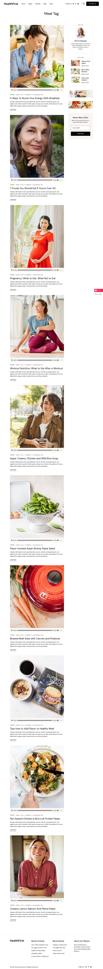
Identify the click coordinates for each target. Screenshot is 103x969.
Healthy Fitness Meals (38, 950)
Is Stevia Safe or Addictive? (40, 956)
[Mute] (58, 90)
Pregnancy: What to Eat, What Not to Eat (32, 278)
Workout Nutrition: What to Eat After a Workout (36, 368)
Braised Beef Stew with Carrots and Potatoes (35, 638)
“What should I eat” (59, 953)
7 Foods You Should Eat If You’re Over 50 (33, 188)
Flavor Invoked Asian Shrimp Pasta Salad (32, 548)
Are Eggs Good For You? (39, 948)
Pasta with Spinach (85, 79)
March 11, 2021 (19, 94)
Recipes (12, 94)
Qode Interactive (20, 967)
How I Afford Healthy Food (39, 945)
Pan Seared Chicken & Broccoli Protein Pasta (35, 818)
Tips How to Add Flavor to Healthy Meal (32, 728)
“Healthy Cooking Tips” (60, 945)
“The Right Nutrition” (59, 948)
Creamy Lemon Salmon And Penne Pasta (32, 908)
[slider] (61, 90)
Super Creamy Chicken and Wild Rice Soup (34, 458)
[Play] (12, 90)
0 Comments (28, 94)
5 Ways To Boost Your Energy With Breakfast (35, 98)
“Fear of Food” (57, 950)
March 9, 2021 (85, 66)
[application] (37, 90)
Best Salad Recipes (85, 71)
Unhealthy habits (36, 953)
